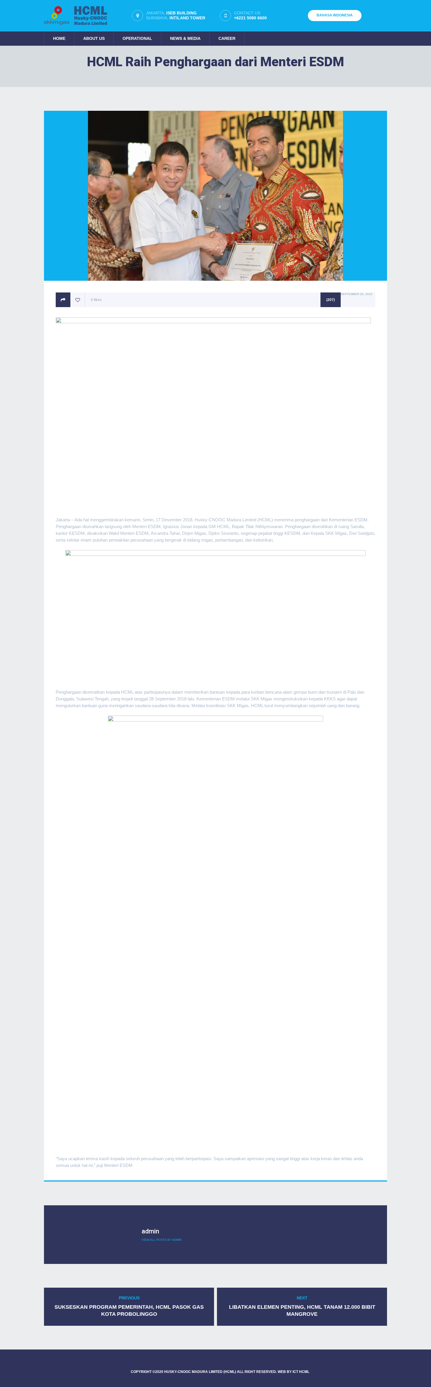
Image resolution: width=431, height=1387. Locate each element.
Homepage (191, 74)
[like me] (77, 299)
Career (226, 38)
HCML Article (237, 74)
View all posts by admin (161, 1239)
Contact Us (250, 15)
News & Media (185, 38)
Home (59, 38)
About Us (94, 38)
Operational (137, 38)
